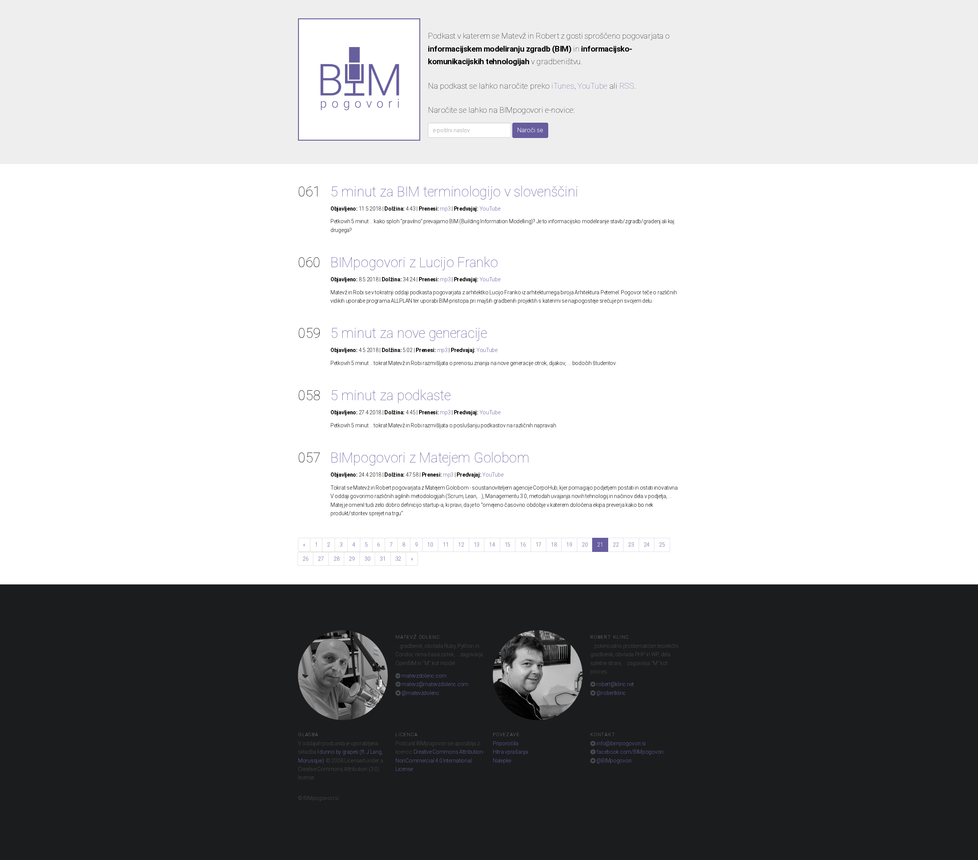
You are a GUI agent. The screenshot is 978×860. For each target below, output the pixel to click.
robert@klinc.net (615, 684)
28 (336, 559)
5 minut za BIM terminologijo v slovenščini (454, 192)
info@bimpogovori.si (621, 743)
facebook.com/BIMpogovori (630, 752)
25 (662, 545)
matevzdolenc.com (424, 676)
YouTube (592, 86)
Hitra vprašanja (510, 752)
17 (538, 545)
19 (569, 545)
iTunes (562, 86)
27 (321, 559)
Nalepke (502, 761)
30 (367, 559)
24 (646, 545)
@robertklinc (611, 693)
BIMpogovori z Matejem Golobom (429, 458)
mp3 (445, 209)
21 (600, 545)
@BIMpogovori (613, 761)
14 (492, 545)
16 (523, 545)
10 (430, 545)
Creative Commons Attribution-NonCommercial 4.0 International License (439, 760)
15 (507, 545)
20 (585, 545)
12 (461, 545)
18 (554, 545)
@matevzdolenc (420, 693)
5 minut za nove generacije (408, 333)
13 (476, 545)
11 (446, 545)
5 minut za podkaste (390, 396)
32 (398, 559)
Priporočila (505, 743)
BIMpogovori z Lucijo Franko (414, 263)
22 (616, 545)
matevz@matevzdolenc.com (434, 684)
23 (631, 545)
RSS (626, 86)
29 (352, 559)
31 (382, 559)
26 (305, 559)
